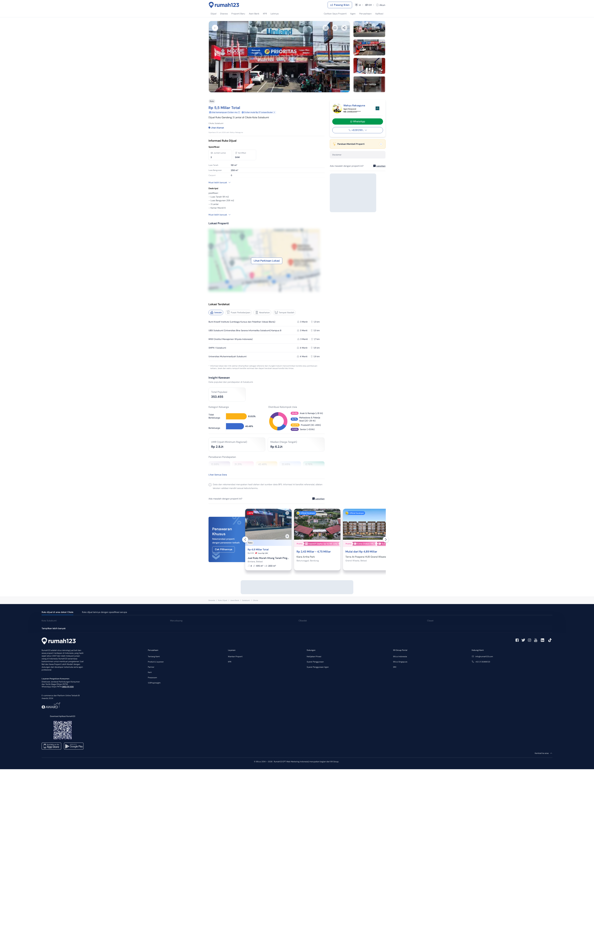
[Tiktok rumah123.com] (549, 640)
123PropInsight (154, 683)
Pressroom (152, 677)
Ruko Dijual (222, 600)
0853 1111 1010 (68, 686)
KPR (229, 662)
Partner (151, 667)
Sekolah (218, 312)
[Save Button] (335, 28)
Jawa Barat (234, 600)
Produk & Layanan (156, 662)
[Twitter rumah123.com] (523, 640)
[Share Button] (344, 28)
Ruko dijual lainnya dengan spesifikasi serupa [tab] (104, 612)
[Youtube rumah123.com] (536, 640)
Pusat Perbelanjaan (240, 312)
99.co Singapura (400, 662)
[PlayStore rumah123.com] (74, 746)
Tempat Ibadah (286, 312)
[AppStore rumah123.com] (51, 746)
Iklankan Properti (235, 656)
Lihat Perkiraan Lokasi (267, 260)
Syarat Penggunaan (315, 662)
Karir (150, 672)
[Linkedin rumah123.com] (542, 640)
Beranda (212, 600)
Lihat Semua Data (218, 474)
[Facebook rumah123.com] (517, 640)
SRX (394, 667)
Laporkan (320, 498)
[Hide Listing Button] (326, 28)
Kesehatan (264, 312)
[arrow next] (386, 539)
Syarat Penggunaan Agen (318, 667)
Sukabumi (246, 600)
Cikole (255, 600)
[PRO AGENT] (377, 108)
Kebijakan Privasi (314, 656)
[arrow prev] (245, 539)
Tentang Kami (154, 656)
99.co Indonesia (400, 656)
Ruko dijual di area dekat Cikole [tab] (57, 612)
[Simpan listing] (287, 513)
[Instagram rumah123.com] (529, 640)
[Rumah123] (224, 5)
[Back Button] (215, 28)
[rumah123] (59, 641)
